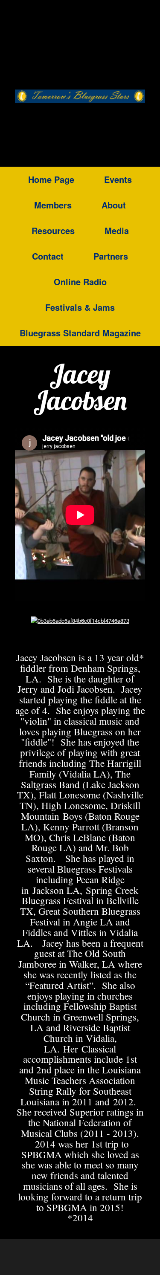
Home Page (51, 179)
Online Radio (80, 281)
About (114, 205)
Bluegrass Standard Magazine (80, 333)
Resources (53, 230)
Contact (48, 256)
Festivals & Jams (80, 307)
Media (117, 230)
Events (118, 179)
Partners (110, 256)
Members (53, 205)
